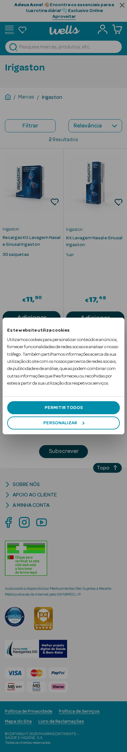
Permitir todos (64, 407)
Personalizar (60, 423)
